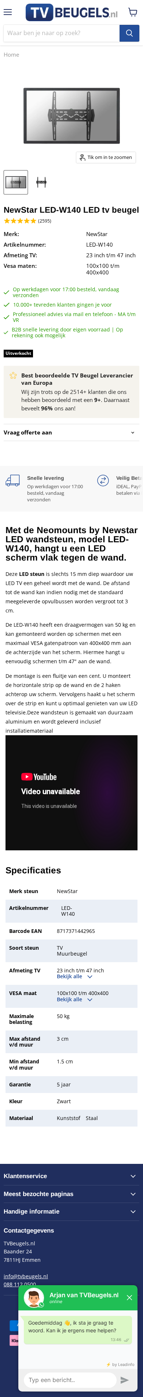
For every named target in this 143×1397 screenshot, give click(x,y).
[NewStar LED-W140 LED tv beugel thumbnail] (15, 182)
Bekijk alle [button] (70, 976)
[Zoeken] (129, 33)
